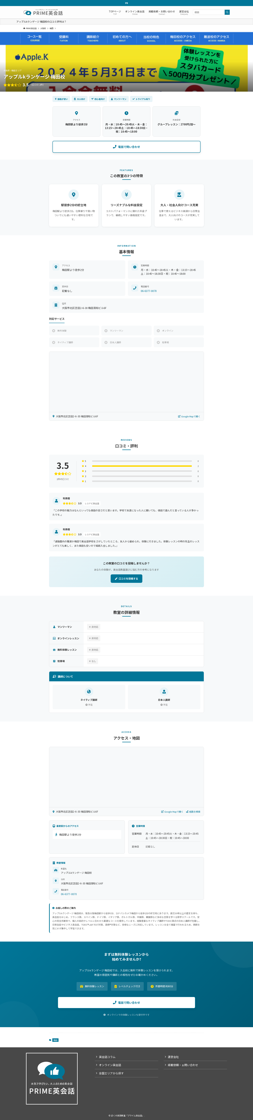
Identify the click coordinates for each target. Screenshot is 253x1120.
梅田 (55, 1040)
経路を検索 (194, 811)
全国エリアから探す (111, 1073)
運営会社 (173, 1057)
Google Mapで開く (190, 416)
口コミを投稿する (128, 578)
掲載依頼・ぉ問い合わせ (183, 1065)
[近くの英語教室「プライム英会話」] (43, 12)
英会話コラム (107, 1057)
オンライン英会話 (110, 1065)
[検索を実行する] (227, 12)
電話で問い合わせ (129, 147)
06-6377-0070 (149, 291)
